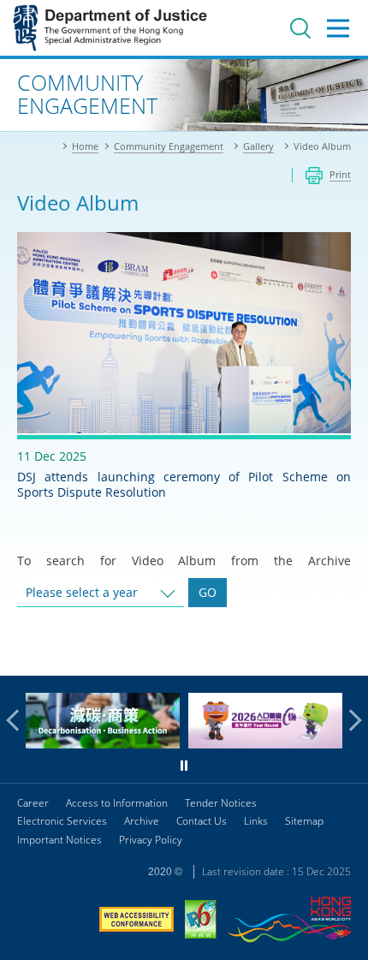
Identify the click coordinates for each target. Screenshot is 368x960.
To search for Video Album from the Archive (184, 560)
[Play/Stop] (184, 765)
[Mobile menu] (338, 28)
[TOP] (345, 652)
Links (256, 821)
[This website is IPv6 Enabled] (201, 921)
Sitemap (304, 821)
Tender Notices (221, 803)
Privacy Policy (150, 839)
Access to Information (117, 803)
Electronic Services (62, 821)
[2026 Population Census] (265, 744)
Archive (141, 821)
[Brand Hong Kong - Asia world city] (289, 922)
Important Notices (59, 839)
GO (208, 592)
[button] (17, 720)
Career (33, 803)
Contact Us (201, 821)
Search (300, 28)
